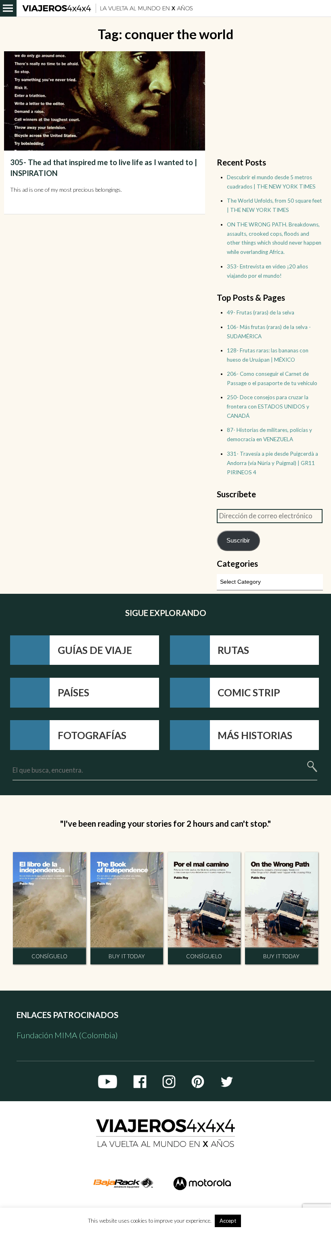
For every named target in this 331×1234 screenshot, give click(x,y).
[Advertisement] (270, 101)
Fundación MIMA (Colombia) (67, 1035)
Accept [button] (228, 1220)
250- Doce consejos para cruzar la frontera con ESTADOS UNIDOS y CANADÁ (268, 406)
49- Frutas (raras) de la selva (260, 312)
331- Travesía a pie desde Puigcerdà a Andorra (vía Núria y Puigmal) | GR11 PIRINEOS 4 (272, 463)
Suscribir (238, 540)
